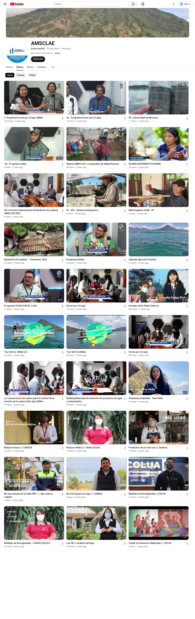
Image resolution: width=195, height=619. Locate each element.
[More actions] (63, 118)
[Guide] (5, 4)
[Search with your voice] (143, 4)
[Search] (133, 4)
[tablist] (97, 67)
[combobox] (91, 4)
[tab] (9, 67)
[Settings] (173, 4)
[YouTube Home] (17, 4)
